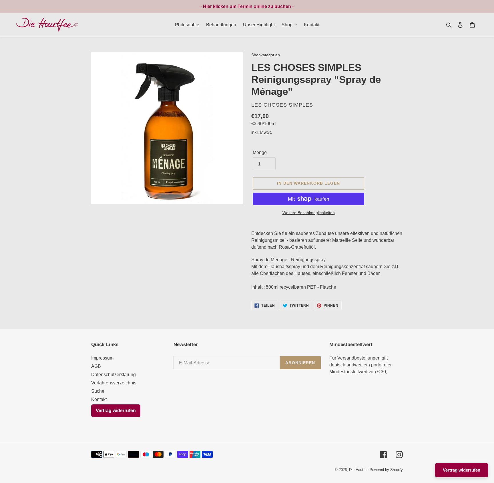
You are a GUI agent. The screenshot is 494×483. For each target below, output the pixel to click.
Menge (260, 152)
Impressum (102, 358)
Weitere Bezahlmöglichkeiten (308, 212)
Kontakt (99, 399)
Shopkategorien (265, 55)
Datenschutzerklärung (113, 374)
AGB (96, 366)
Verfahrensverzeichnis (113, 382)
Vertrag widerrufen (116, 410)
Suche (97, 391)
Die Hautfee (358, 470)
